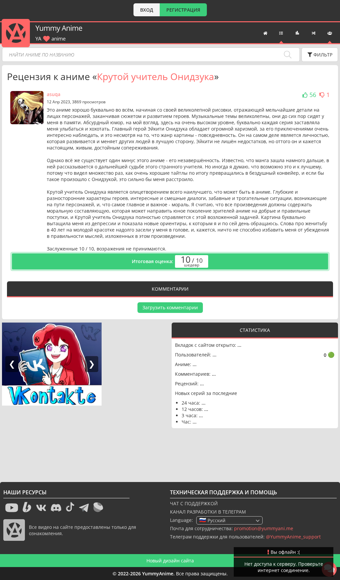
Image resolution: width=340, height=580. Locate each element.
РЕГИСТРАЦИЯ (183, 10)
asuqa (53, 94)
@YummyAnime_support (293, 536)
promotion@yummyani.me (263, 528)
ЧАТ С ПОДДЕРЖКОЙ (194, 503)
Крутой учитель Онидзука (155, 76)
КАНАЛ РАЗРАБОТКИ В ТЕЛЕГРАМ (208, 512)
